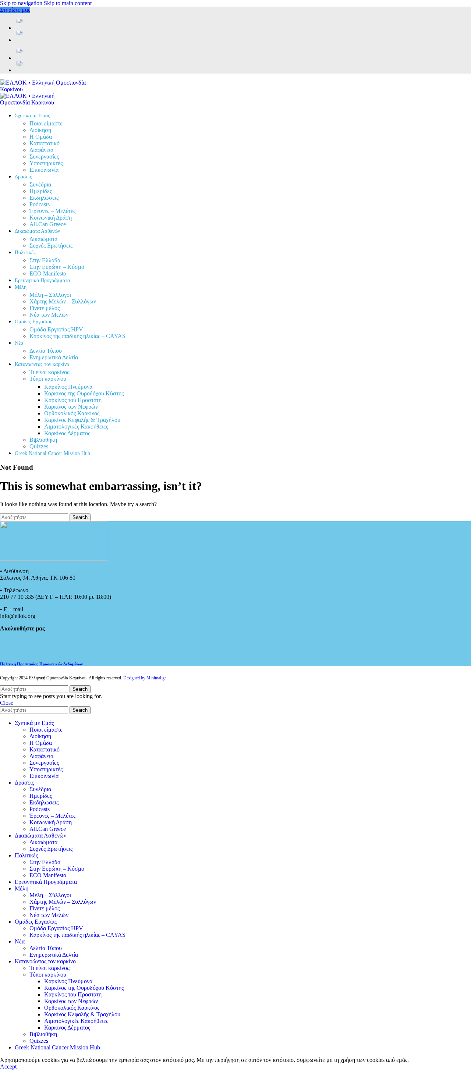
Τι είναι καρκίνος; (50, 372)
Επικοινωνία (44, 170)
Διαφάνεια (41, 150)
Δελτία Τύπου (45, 351)
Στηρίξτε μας (15, 10)
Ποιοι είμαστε (46, 123)
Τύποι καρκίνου (47, 379)
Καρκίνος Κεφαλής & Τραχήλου (82, 420)
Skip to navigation (22, 3)
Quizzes (38, 446)
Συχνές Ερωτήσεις (50, 245)
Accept (8, 1066)
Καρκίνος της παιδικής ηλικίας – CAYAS (77, 336)
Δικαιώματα (43, 239)
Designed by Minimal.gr (144, 677)
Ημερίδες (40, 191)
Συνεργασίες (44, 156)
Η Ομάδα (40, 137)
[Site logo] (46, 89)
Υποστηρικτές (46, 163)
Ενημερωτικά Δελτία (53, 357)
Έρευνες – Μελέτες (52, 211)
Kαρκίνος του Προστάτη (73, 400)
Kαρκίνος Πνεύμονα (68, 387)
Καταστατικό (44, 143)
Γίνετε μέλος (44, 308)
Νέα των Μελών (48, 315)
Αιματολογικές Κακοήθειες (76, 426)
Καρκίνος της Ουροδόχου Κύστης (84, 393)
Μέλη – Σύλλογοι (50, 295)
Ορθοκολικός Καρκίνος (71, 413)
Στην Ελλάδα (44, 260)
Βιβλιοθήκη (43, 440)
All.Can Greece (47, 224)
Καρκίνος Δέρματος (67, 433)
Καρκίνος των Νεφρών (71, 407)
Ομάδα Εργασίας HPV (56, 329)
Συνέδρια (40, 184)
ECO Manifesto (47, 273)
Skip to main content (68, 3)
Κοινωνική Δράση (50, 217)
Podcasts (39, 204)
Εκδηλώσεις (44, 198)
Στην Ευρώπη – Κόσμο (56, 267)
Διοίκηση (40, 130)
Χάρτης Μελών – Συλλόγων (62, 301)
